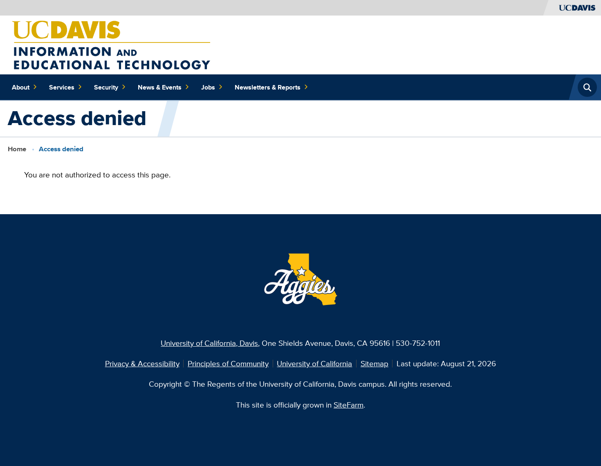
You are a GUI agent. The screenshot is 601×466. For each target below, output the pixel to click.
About (20, 87)
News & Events (160, 87)
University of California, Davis (209, 343)
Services (61, 87)
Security (106, 87)
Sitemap (374, 363)
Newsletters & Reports (267, 87)
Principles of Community (228, 363)
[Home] (111, 44)
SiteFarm (348, 404)
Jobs (208, 87)
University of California (314, 363)
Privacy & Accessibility (142, 363)
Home (17, 149)
